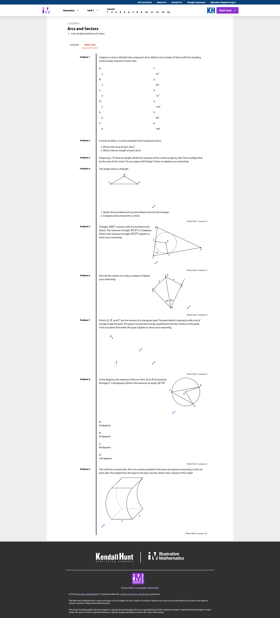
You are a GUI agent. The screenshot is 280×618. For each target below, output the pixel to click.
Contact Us (176, 2)
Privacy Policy (127, 587)
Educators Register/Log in (223, 2)
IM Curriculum (145, 2)
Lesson (74, 44)
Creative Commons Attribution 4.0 (136, 594)
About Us (161, 2)
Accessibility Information (147, 587)
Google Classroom (196, 2)
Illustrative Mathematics (87, 594)
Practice (89, 44)
